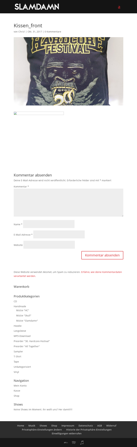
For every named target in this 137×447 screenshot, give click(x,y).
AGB (99, 425)
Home (20, 425)
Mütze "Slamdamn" (27, 320)
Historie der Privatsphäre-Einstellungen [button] (89, 429)
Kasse (17, 390)
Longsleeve (20, 330)
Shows (43, 425)
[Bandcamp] (65, 443)
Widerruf (111, 425)
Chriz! (21, 31)
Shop (16, 395)
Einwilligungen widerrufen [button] (67, 433)
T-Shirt (17, 356)
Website (18, 245)
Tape (16, 361)
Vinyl (16, 372)
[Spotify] (74, 443)
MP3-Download (22, 336)
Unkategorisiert (22, 366)
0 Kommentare (53, 31)
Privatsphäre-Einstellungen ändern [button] (42, 429)
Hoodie (18, 325)
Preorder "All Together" (27, 346)
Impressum (67, 425)
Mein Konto (20, 385)
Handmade (20, 306)
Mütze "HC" (22, 310)
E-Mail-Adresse (23, 234)
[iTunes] (82, 443)
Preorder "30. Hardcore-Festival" (32, 341)
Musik (31, 425)
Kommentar (21, 186)
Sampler (18, 351)
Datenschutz (86, 425)
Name (18, 224)
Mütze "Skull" (23, 315)
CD (15, 301)
